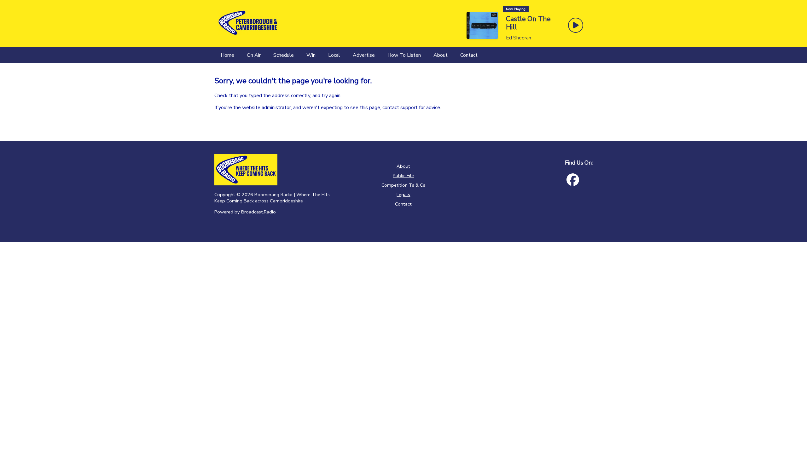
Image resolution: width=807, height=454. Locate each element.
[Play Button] (575, 25)
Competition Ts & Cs (403, 185)
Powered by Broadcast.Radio (245, 212)
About (403, 166)
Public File (403, 175)
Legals (403, 194)
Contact (403, 204)
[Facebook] (573, 180)
